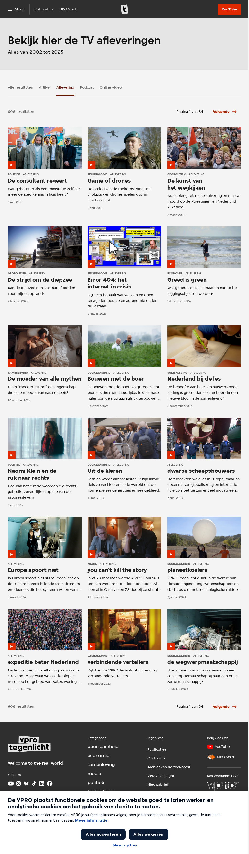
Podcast (87, 87)
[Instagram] (18, 783)
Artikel (45, 87)
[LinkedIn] (42, 783)
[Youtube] (11, 783)
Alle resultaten (20, 87)
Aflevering (65, 87)
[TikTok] (34, 783)
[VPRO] (223, 786)
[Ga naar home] (124, 9)
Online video (111, 87)
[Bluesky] (26, 783)
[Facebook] (50, 783)
